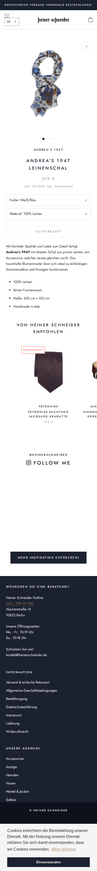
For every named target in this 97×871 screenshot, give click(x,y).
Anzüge (11, 766)
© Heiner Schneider (48, 810)
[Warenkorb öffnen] (90, 19)
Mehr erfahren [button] (63, 849)
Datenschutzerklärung (21, 706)
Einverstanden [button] (48, 862)
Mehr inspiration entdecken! (49, 557)
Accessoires (15, 758)
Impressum (14, 715)
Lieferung (13, 723)
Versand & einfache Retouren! (27, 682)
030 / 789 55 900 (19, 603)
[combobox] (11, 22)
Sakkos (11, 799)
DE (8, 22)
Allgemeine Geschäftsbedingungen (31, 690)
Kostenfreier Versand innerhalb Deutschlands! (48, 5)
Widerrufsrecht (17, 731)
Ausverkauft (48, 231)
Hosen (10, 783)
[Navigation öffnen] (6, 16)
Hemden (12, 775)
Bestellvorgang (16, 698)
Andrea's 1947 (48, 149)
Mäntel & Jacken (17, 791)
